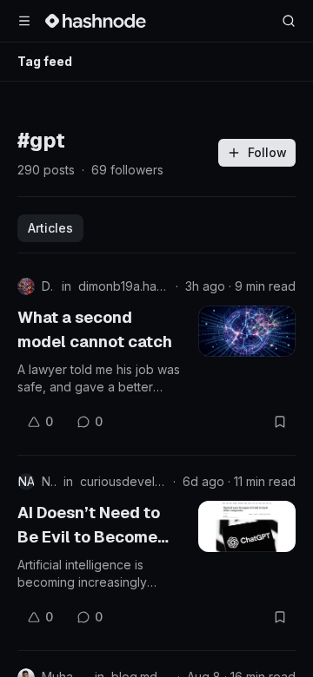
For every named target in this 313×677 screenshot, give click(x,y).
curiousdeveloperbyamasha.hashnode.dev (123, 481)
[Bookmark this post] (280, 421)
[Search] (289, 21)
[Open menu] (24, 21)
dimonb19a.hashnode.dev (123, 286)
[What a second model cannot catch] (247, 331)
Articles (50, 227)
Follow (267, 152)
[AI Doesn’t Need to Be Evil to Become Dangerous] (247, 526)
